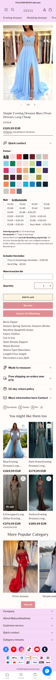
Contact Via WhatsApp (28, 313)
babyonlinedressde (31, 669)
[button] (6, 10)
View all (28, 604)
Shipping (7, 132)
